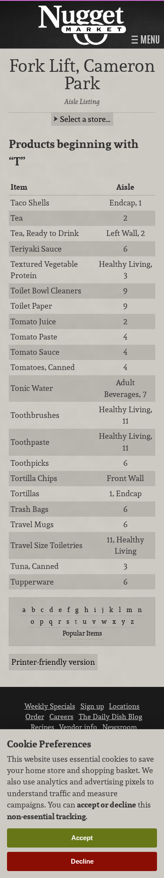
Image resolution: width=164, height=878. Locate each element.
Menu (149, 39)
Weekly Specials (49, 706)
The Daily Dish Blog (110, 716)
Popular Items (82, 633)
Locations (124, 706)
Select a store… (85, 119)
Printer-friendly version (53, 662)
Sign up (92, 706)
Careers (61, 716)
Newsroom (119, 727)
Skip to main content (41, 7)
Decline (82, 861)
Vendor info (78, 727)
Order (34, 716)
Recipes (42, 727)
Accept (82, 837)
